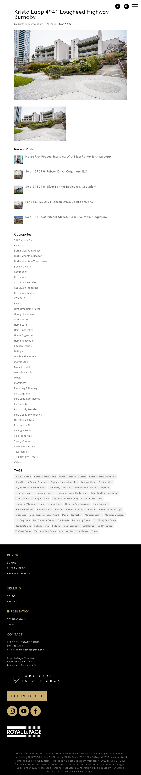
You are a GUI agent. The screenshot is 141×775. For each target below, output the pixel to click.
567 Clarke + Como (24, 240)
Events (18, 303)
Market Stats (21, 361)
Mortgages (20, 382)
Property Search (18, 574)
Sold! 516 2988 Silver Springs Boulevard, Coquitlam (60, 187)
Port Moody (20, 404)
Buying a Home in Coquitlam (64, 482)
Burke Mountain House (27, 250)
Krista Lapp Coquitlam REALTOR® (37, 24)
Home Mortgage (101, 504)
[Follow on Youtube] (24, 711)
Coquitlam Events (23, 493)
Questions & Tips (24, 420)
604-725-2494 (15, 646)
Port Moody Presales (25, 409)
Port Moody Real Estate (105, 520)
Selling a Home (22, 430)
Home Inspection (24, 330)
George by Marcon (24, 314)
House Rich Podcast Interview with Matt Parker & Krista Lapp (68, 156)
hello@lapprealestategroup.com (26, 650)
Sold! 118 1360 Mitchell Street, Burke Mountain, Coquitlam (66, 217)
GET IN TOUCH (27, 696)
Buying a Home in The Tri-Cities (30, 487)
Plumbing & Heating (25, 388)
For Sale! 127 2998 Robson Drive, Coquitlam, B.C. (59, 202)
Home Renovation (24, 340)
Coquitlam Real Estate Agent (104, 493)
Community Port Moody (85, 487)
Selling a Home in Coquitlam (65, 525)
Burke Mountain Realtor (28, 256)
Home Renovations (24, 509)
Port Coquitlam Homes (27, 398)
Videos (18, 462)
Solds (11, 596)
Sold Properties (23, 435)
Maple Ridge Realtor (72, 514)
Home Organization (25, 335)
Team (10, 625)
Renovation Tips (23, 425)
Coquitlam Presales (25, 282)
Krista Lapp (20, 514)
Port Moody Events (81, 520)
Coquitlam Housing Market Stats (72, 493)
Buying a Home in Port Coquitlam (97, 482)
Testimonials (21, 451)
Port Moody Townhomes (28, 414)
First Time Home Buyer (27, 308)
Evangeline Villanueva (25, 504)
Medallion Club (23, 372)
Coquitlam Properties (26, 287)
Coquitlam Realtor (24, 293)
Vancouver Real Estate (45, 531)
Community (20, 271)
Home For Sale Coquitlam (77, 504)
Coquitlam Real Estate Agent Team (32, 498)
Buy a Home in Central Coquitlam (31, 482)
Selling (12, 602)
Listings (18, 351)
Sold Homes (88, 525)
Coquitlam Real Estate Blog (65, 498)
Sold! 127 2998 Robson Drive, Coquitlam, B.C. (56, 171)
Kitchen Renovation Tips (110, 509)
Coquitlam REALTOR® (91, 498)
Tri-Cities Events (23, 531)
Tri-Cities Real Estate (26, 457)
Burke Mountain (23, 476)
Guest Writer (21, 319)
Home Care (20, 324)
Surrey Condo (22, 441)
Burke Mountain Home (45, 476)
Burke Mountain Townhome (102, 476)
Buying (12, 563)
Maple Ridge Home (25, 356)
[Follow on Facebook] (35, 711)
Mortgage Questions (114, 514)
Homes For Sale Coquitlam (49, 509)
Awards (18, 245)
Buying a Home (22, 266)
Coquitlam (20, 277)
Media (17, 377)
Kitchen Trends (23, 346)
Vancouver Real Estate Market (73, 531)
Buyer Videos (16, 568)
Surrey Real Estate (24, 446)
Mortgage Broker (93, 514)
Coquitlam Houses (44, 493)
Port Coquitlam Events (43, 520)
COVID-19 (19, 298)
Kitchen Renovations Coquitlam (80, 509)
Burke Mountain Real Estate (72, 476)
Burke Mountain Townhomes (30, 261)
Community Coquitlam (59, 487)
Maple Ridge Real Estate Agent (44, 514)
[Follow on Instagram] (12, 711)
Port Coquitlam (22, 393)
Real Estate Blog (23, 525)
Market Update (22, 367)
